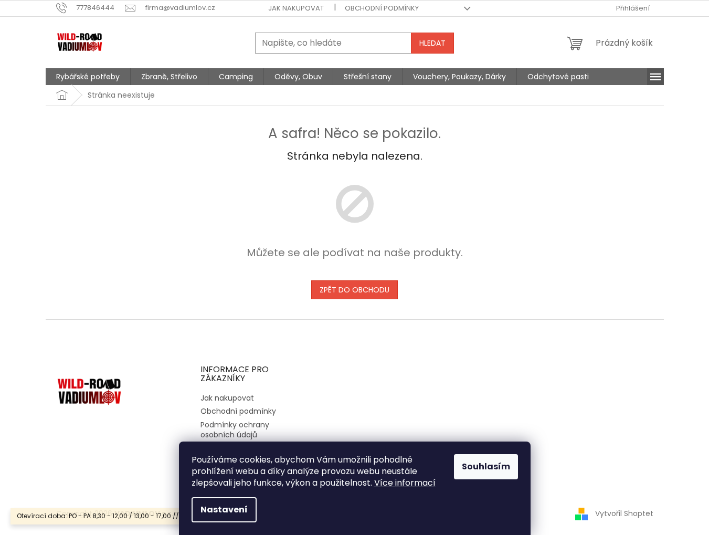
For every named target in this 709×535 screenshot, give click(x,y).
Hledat (432, 43)
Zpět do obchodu (354, 290)
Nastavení (224, 509)
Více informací (405, 483)
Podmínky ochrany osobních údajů (234, 429)
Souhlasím (486, 466)
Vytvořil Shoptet (624, 513)
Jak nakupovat (296, 8)
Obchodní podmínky (382, 8)
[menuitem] (88, 76)
